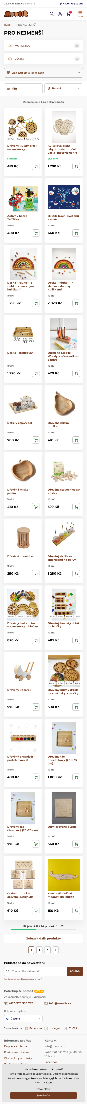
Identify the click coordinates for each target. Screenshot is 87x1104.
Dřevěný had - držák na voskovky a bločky (22, 625)
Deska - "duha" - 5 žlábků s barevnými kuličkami (21, 286)
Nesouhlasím (44, 1088)
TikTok (73, 1028)
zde (49, 1082)
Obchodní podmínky (18, 1058)
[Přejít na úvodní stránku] (16, 13)
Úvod (7, 24)
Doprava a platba (15, 1046)
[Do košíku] (76, 166)
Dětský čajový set (19, 422)
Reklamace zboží (15, 1064)
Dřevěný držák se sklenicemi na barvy (62, 558)
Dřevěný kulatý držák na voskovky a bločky (63, 691)
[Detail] (35, 166)
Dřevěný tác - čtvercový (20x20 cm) (22, 828)
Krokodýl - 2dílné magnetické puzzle (61, 895)
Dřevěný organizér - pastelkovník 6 (21, 758)
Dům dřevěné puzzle (62, 826)
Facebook (35, 1028)
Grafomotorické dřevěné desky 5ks (20, 895)
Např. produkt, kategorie (30, 42)
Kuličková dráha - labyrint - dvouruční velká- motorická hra (62, 149)
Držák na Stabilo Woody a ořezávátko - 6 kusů (63, 356)
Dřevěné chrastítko (20, 556)
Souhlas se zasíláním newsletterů (23, 979)
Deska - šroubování (20, 352)
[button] (52, 14)
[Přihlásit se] (60, 14)
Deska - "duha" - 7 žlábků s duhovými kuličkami (61, 286)
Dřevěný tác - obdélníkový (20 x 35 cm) (62, 760)
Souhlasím (43, 1095)
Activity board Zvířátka (17, 217)
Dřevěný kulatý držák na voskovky (22, 147)
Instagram (56, 1028)
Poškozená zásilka (16, 1052)
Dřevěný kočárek (19, 689)
